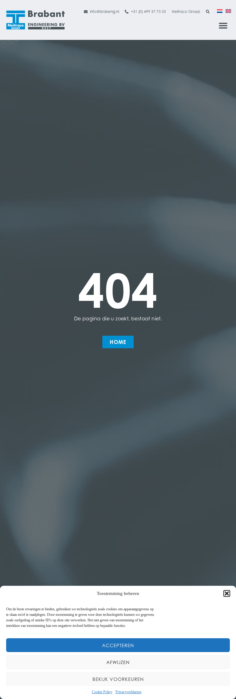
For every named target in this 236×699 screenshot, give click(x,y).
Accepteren (118, 645)
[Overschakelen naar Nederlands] (219, 10)
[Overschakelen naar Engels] (228, 10)
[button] (227, 593)
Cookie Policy (102, 692)
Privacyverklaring (128, 692)
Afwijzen (118, 662)
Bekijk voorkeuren (118, 679)
